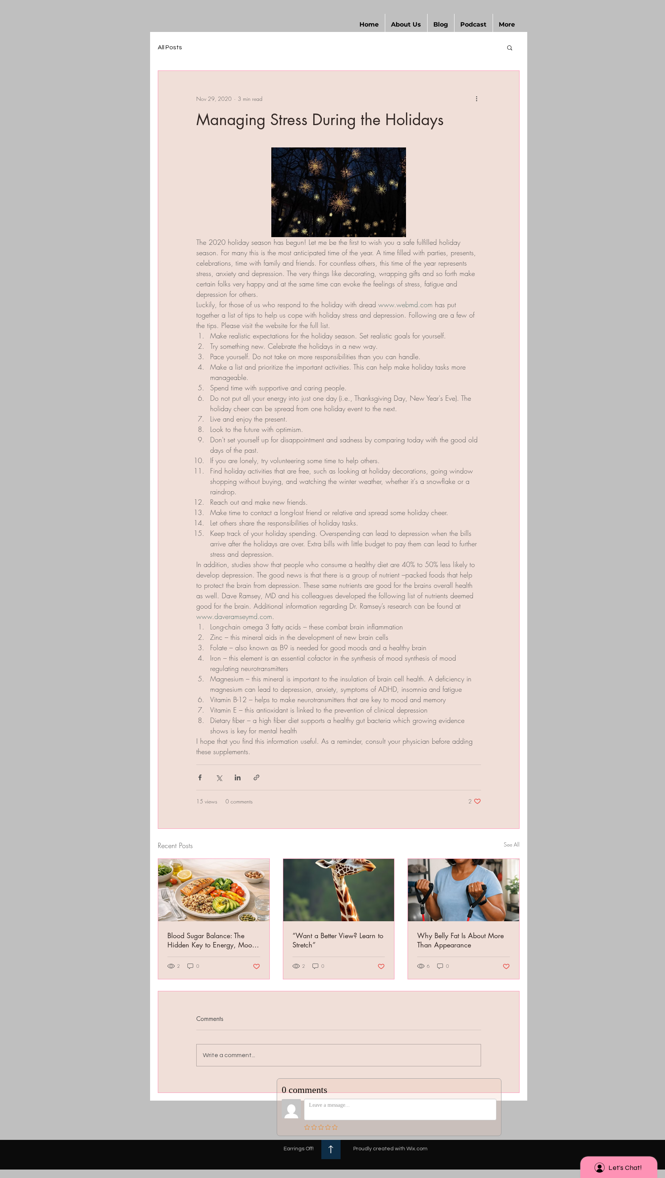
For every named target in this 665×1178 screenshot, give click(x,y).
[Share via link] (256, 777)
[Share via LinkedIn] (237, 777)
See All (512, 844)
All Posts (170, 47)
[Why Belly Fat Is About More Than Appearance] (463, 890)
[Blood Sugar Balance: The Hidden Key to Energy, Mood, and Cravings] (213, 890)
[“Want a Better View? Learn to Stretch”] (338, 890)
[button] (406, 24)
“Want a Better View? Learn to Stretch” (337, 940)
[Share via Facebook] (200, 777)
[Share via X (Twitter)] (218, 777)
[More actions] (476, 98)
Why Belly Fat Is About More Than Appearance (460, 940)
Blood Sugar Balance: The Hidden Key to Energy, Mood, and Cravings (212, 940)
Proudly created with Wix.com (390, 1148)
